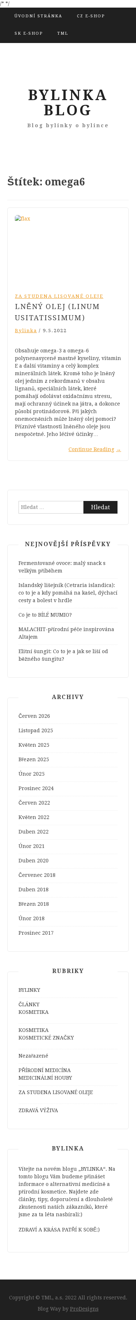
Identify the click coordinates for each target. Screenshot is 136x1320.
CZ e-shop (91, 16)
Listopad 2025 (35, 730)
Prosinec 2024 (36, 788)
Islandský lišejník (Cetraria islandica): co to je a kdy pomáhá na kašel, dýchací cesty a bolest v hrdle (68, 592)
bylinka (26, 330)
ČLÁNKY (29, 1004)
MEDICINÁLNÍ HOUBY (45, 1078)
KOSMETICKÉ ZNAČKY (46, 1038)
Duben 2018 (33, 889)
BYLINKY (29, 990)
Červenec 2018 (36, 875)
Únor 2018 (31, 918)
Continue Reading (95, 449)
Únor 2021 (31, 846)
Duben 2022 (33, 832)
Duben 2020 (33, 860)
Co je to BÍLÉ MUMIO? (45, 615)
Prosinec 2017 (36, 933)
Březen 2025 (33, 759)
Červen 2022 (34, 803)
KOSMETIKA (33, 1012)
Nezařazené (33, 1056)
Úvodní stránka (38, 16)
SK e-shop (29, 33)
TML (62, 33)
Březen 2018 (33, 904)
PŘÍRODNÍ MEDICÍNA (44, 1070)
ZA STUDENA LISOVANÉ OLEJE (59, 296)
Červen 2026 (34, 716)
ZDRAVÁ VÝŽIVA (38, 1110)
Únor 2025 (31, 774)
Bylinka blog (68, 103)
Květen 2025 (33, 745)
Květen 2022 (33, 817)
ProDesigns (84, 1309)
